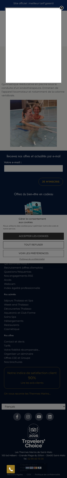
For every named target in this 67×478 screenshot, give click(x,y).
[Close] (61, 8)
